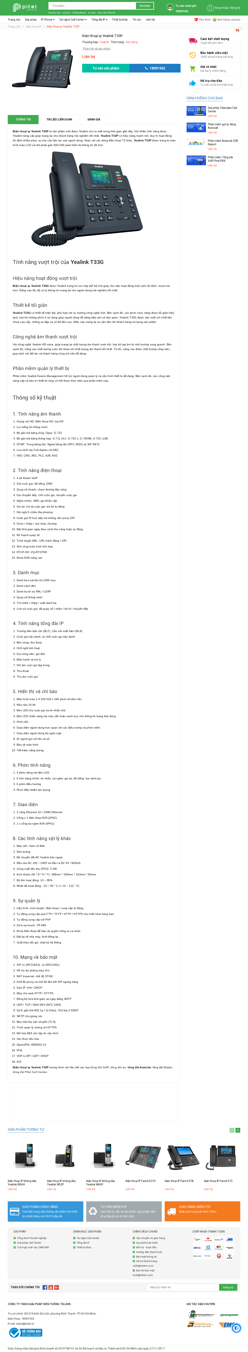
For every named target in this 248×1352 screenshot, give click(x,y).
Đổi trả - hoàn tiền (146, 1247)
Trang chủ (14, 19)
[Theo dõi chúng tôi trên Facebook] (45, 1287)
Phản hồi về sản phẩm (96, 48)
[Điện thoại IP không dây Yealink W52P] (65, 1156)
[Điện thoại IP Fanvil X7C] (222, 1156)
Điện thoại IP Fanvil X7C (218, 1181)
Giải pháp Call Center (29, 1242)
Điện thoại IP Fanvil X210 (141, 1181)
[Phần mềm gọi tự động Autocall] (196, 127)
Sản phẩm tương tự (26, 1129)
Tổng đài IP (98, 19)
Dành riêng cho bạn (205, 98)
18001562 (28, 1318)
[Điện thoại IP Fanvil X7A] (183, 1156)
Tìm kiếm (144, 6)
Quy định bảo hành (147, 1242)
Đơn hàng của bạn (229, 19)
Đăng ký (235, 7)
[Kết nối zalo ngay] (236, 1328)
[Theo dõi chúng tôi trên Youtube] (50, 1287)
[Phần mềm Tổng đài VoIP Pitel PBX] (196, 160)
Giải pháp (31, 19)
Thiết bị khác (120, 19)
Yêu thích (205, 19)
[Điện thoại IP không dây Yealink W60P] (104, 1156)
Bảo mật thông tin (146, 1256)
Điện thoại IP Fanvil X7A (179, 1181)
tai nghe (92, 13)
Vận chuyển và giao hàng (150, 1238)
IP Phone (47, 19)
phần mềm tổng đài (106, 13)
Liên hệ (150, 19)
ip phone (66, 13)
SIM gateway (79, 13)
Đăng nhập (221, 7)
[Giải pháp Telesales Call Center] (196, 111)
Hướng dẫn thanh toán (149, 1252)
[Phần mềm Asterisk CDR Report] (196, 142)
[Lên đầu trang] (241, 1316)
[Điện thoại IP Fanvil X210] (144, 1156)
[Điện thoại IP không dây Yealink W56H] (26, 1156)
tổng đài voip (54, 13)
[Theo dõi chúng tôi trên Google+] (56, 1287)
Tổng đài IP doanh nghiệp (31, 1238)
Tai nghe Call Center (72, 19)
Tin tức (137, 19)
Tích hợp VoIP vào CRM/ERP (33, 1247)
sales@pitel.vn (25, 1323)
